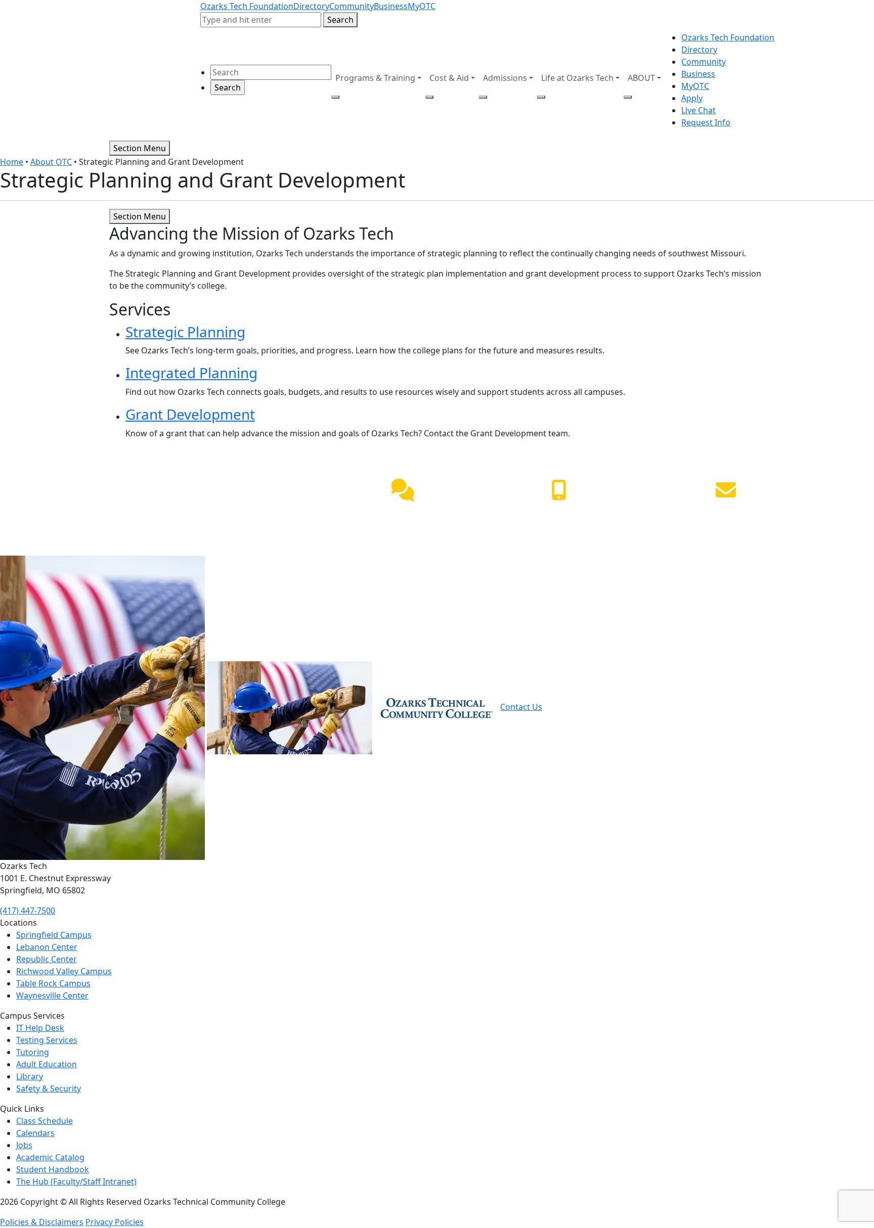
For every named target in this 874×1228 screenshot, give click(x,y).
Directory (311, 6)
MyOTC (421, 6)
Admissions (505, 77)
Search (340, 19)
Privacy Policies (114, 1221)
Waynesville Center (52, 995)
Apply (692, 98)
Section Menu (139, 148)
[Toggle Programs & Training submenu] (335, 97)
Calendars (35, 1133)
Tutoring (32, 1052)
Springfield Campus (54, 934)
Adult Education (46, 1064)
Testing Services (46, 1039)
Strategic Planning (185, 331)
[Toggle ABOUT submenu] (628, 97)
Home (11, 161)
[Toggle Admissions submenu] (483, 97)
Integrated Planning (191, 372)
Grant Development (190, 414)
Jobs (24, 1145)
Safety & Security (48, 1088)
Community (351, 6)
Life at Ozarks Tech (577, 77)
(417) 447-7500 (558, 514)
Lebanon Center (46, 946)
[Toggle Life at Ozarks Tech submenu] (541, 97)
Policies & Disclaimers (41, 1221)
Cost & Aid (449, 77)
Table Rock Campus (53, 983)
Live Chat (698, 110)
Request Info (705, 122)
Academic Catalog (50, 1157)
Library (29, 1076)
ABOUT (641, 77)
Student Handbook (52, 1169)
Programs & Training (375, 77)
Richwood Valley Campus (64, 971)
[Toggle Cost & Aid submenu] (429, 97)
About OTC (51, 161)
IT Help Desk (40, 1027)
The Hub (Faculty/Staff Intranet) (76, 1181)
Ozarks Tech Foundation (246, 6)
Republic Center (46, 959)
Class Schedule (44, 1120)
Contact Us (521, 706)
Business (391, 6)
